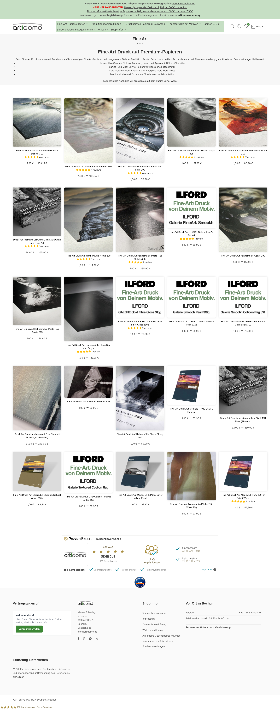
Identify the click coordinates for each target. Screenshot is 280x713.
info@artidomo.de (87, 631)
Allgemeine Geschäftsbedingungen (161, 635)
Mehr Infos (207, 569)
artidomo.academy (189, 15)
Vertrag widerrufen (29, 628)
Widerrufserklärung (152, 630)
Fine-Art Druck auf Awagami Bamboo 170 (88, 401)
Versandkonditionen (183, 3)
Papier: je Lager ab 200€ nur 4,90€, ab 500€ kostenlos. (155, 7)
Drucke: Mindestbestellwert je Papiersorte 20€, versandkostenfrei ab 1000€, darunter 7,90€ (140, 11)
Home (140, 43)
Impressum (148, 618)
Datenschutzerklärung (154, 624)
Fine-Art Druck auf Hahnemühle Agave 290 (243, 255)
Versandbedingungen (153, 613)
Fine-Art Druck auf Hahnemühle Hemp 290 (89, 255)
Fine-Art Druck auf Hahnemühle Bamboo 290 (88, 166)
